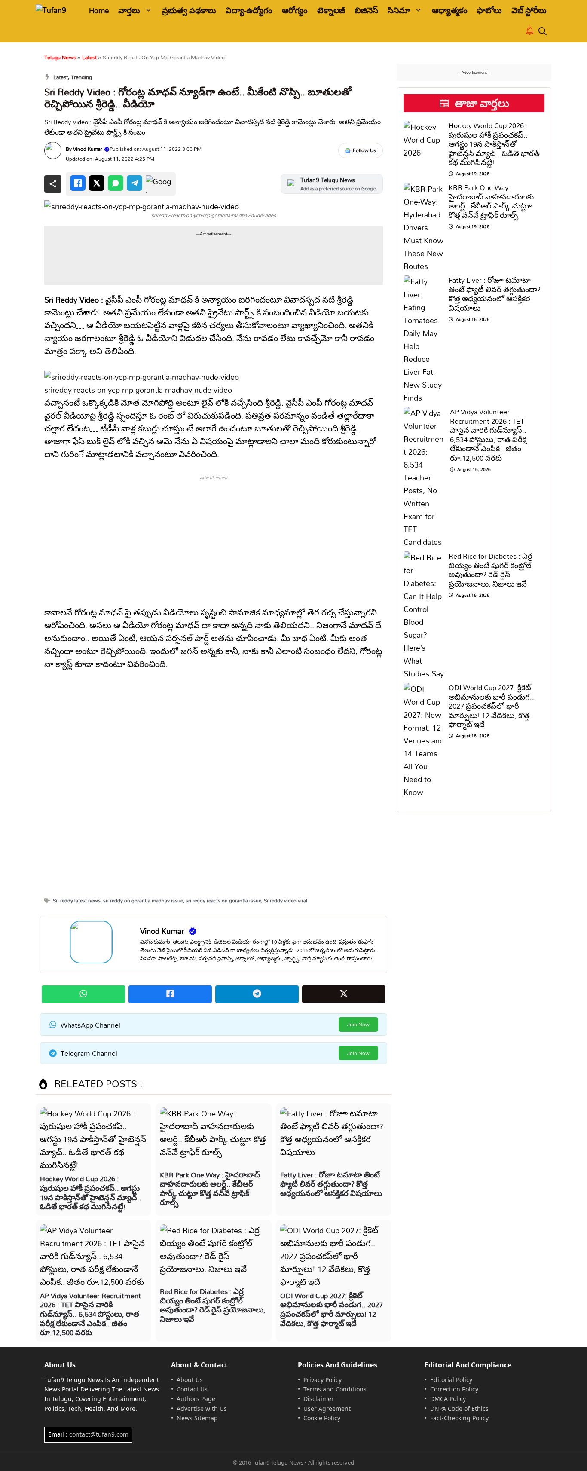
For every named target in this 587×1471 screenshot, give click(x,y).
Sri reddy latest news (77, 900)
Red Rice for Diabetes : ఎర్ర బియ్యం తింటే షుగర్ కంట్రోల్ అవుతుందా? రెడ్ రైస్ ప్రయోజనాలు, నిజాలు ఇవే (213, 1305)
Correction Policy (454, 1389)
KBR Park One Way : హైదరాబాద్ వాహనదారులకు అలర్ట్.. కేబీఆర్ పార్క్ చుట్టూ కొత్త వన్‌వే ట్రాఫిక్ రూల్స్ (210, 1189)
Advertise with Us (202, 1408)
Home (99, 10)
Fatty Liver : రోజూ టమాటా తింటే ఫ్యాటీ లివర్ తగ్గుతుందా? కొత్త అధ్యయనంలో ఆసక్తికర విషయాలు (331, 1184)
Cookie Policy (321, 1418)
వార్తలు (129, 10)
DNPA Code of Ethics (459, 1408)
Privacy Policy (322, 1380)
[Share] (52, 184)
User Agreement (327, 1408)
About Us (190, 1380)
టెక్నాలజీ (331, 10)
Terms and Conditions (335, 1389)
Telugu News (60, 57)
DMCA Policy (448, 1399)
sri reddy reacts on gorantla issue (223, 900)
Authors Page (196, 1399)
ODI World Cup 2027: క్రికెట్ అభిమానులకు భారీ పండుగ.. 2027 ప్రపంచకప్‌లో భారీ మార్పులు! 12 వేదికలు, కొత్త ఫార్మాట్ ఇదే (331, 1309)
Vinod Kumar (87, 149)
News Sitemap (197, 1418)
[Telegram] (134, 183)
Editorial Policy (451, 1380)
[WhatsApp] (115, 183)
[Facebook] (78, 183)
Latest (89, 57)
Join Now (358, 1024)
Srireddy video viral (285, 900)
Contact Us (192, 1389)
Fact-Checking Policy (459, 1418)
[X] (96, 183)
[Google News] (158, 184)
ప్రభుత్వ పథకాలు (189, 10)
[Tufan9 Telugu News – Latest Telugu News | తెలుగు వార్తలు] (56, 10)
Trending (81, 77)
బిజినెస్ (366, 10)
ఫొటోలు (489, 10)
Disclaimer (318, 1399)
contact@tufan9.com (98, 1434)
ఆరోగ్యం (295, 10)
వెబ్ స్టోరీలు (529, 10)
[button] (542, 31)
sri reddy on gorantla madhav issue (143, 900)
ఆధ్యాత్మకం (450, 10)
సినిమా (399, 10)
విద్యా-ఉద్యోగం (249, 10)
